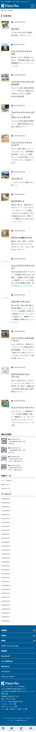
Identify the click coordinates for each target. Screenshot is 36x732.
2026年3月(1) (6, 503)
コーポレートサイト (7, 704)
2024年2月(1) (6, 534)
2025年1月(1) (6, 518)
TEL (3, 730)
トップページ (31, 730)
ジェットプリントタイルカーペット (22, 339)
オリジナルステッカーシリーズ (20, 375)
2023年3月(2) (6, 546)
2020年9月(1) (6, 585)
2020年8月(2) (6, 589)
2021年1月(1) (6, 581)
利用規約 (18, 720)
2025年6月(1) (6, 507)
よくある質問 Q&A (7, 661)
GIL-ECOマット (18, 201)
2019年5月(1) (6, 621)
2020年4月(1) (6, 597)
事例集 (3, 641)
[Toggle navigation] (33, 6)
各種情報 (4, 630)
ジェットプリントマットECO (21, 52)
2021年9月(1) (6, 570)
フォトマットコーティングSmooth (22, 83)
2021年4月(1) (6, 577)
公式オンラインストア (8, 706)
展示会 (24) (5, 484)
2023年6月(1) (6, 542)
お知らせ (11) (6, 488)
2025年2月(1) (6, 514)
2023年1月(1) (6, 554)
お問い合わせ (12, 730)
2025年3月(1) (6, 510)
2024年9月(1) (6, 522)
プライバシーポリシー (8, 677)
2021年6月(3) (6, 573)
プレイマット (17, 178)
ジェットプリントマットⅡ (22, 407)
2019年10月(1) (6, 609)
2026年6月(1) (6, 499)
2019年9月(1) (6, 613)
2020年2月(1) (6, 601)
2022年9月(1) (6, 558)
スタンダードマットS (20, 301)
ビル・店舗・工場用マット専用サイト (13, 709)
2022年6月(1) (6, 562)
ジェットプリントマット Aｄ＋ (22, 266)
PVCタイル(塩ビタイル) (21, 237)
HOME (5, 10)
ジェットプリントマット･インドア (22, 143)
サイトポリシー (6, 671)
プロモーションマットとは (9, 646)
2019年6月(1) (6, 617)
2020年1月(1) (6, 605)
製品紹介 (4, 635)
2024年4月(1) (6, 530)
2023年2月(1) (6, 550)
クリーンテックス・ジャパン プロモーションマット (10, 6)
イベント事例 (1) (7, 480)
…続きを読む (16, 222)
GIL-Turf (15, 29)
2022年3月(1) (6, 566)
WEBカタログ (5, 656)
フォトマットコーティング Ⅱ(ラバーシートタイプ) (22, 115)
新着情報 (21, 730)
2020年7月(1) (6, 593)
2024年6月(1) (6, 526)
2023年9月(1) (6, 538)
